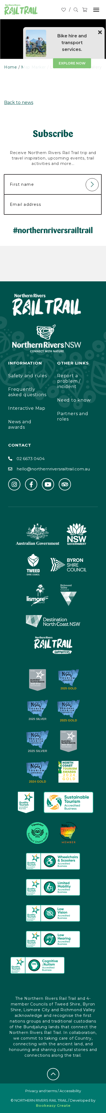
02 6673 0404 (31, 458)
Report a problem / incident (68, 381)
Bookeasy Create (53, 1105)
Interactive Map (26, 408)
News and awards (19, 424)
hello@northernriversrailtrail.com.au (53, 468)
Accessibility (70, 1091)
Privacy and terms (41, 1091)
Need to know (74, 400)
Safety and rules (27, 375)
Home (10, 67)
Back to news (18, 102)
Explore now (72, 63)
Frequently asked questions (27, 392)
